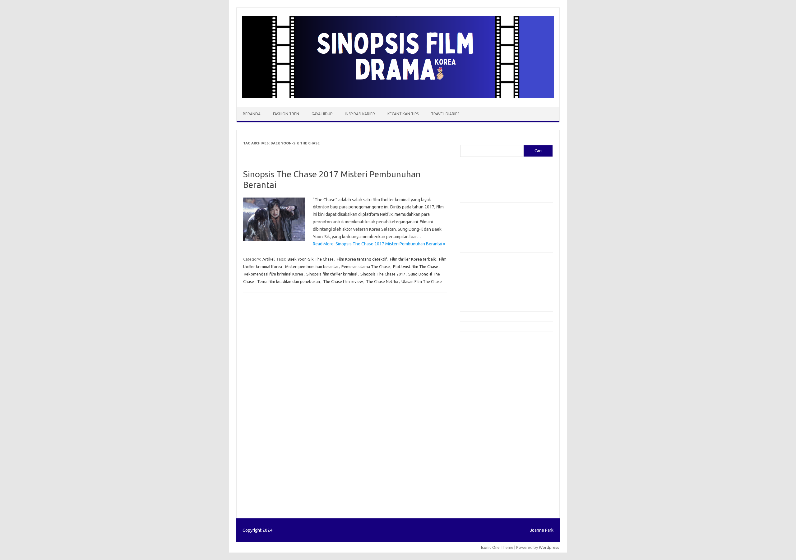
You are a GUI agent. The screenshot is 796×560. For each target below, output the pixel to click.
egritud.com (474, 432)
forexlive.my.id (477, 408)
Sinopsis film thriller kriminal (331, 274)
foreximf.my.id (476, 402)
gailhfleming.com (479, 444)
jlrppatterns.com (478, 480)
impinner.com (475, 390)
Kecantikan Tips (403, 114)
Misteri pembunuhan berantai (311, 266)
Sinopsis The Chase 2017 (382, 274)
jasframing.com (477, 396)
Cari (463, 141)
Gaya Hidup (322, 114)
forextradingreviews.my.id (488, 414)
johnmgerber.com (479, 486)
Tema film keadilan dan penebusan (288, 281)
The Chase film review (343, 281)
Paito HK (468, 500)
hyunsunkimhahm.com (483, 456)
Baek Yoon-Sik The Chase (311, 259)
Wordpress (549, 547)
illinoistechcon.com (480, 468)
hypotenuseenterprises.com (489, 378)
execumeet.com (478, 342)
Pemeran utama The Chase (365, 266)
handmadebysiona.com (484, 366)
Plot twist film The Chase (415, 266)
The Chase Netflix (382, 281)
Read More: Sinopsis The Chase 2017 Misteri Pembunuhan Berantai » (379, 243)
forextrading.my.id (480, 420)
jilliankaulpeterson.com (484, 474)
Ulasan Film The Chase (421, 281)
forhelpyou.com (478, 438)
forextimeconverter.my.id (487, 426)
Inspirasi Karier (360, 114)
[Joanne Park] (398, 96)
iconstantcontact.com (483, 384)
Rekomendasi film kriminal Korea (273, 274)
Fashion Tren (286, 114)
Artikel (268, 259)
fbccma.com (474, 349)
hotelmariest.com (479, 372)
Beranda (252, 114)
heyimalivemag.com (481, 450)
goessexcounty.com (482, 360)
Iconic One (490, 547)
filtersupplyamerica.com (485, 355)
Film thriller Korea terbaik (413, 259)
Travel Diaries (445, 114)
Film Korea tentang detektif (362, 259)
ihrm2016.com (476, 462)
